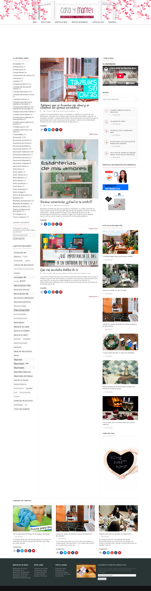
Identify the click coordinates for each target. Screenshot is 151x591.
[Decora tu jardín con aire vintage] (120, 276)
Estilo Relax (17, 186)
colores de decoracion (24, 265)
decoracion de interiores (21, 293)
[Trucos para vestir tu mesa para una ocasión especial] (120, 408)
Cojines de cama (40, 570)
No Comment (49, 205)
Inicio (35, 22)
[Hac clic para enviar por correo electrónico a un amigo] (41, 129)
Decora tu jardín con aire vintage (114, 290)
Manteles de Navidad (21, 380)
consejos (16, 81)
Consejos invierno (20, 99)
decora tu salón (21, 335)
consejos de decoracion (20, 277)
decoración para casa (20, 318)
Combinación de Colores (22, 75)
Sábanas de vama (40, 568)
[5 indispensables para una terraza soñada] (120, 242)
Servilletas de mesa (62, 574)
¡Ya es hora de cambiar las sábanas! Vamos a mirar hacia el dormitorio (123, 154)
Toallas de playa (61, 572)
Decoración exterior (20, 149)
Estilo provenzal (19, 183)
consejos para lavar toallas (23, 111)
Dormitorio (17, 339)
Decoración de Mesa (20, 146)
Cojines (25, 256)
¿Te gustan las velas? (117, 121)
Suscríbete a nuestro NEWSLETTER (112, 565)
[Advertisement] (75, 40)
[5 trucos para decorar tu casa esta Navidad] (120, 342)
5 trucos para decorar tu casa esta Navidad (118, 353)
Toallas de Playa (98, 22)
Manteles (16, 198)
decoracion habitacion (24, 297)
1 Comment (48, 111)
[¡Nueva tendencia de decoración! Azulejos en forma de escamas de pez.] (120, 372)
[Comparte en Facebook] (45, 129)
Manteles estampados (21, 572)
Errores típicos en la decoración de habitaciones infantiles (122, 142)
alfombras (17, 257)
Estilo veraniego (19, 189)
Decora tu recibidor (22, 331)
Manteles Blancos (22, 371)
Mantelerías (60, 570)
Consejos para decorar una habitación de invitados (23, 108)
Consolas (16, 281)
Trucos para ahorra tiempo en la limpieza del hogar (31, 534)
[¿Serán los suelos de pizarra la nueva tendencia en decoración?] (120, 310)
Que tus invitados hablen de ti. (59, 269)
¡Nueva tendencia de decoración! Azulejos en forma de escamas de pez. (119, 388)
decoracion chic (22, 285)
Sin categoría (18, 214)
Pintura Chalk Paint (25, 392)
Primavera (17, 396)
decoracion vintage (20, 306)
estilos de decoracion (20, 343)
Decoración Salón (19, 166)
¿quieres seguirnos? (21, 222)
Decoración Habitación (21, 152)
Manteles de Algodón (21, 203)
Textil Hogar (18, 405)
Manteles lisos (18, 570)
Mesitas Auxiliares (19, 388)
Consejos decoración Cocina (23, 94)
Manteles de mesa (61, 22)
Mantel (16, 355)
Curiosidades (18, 134)
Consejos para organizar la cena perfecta (23, 118)
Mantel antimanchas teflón (21, 359)
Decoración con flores (21, 140)
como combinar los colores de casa (23, 269)
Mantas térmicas (40, 576)
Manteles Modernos (20, 384)
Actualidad (17, 64)
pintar (15, 392)
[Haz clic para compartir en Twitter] (49, 129)
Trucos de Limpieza (22, 409)
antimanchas (18, 67)
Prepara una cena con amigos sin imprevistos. (115, 534)
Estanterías (26, 339)
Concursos (112, 22)
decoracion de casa (21, 289)
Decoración (17, 137)
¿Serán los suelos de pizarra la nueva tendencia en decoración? (120, 325)
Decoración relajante (21, 163)
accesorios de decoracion (20, 252)
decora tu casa (21, 326)
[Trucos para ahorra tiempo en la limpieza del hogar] (32, 518)
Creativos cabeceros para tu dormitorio (120, 111)
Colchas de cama (40, 572)
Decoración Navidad (20, 160)
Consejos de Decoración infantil (22, 88)
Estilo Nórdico (18, 180)
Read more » (93, 134)
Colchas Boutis (18, 72)
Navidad (29, 388)
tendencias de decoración (23, 401)
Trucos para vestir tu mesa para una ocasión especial (119, 423)
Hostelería (59, 576)
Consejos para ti (19, 127)
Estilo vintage (18, 192)
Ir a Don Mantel (109, 64)
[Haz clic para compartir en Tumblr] (57, 129)
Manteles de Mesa (20, 206)
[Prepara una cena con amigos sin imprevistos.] (118, 518)
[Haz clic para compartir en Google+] (53, 129)
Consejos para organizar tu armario (23, 123)
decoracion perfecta (22, 302)
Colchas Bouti (18, 69)
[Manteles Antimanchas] (115, 195)
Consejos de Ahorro (20, 84)
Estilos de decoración (21, 195)
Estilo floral (17, 169)
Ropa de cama (60, 568)
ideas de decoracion (23, 351)
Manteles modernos (20, 574)
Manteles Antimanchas (80, 22)
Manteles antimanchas (22, 201)
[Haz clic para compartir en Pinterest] (60, 129)
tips (26, 404)
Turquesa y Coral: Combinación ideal (121, 131)
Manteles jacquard (20, 576)
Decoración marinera (21, 157)
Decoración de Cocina (21, 143)
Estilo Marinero (19, 178)
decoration (19, 322)
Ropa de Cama (46, 22)
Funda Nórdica (39, 574)
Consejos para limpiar (21, 114)
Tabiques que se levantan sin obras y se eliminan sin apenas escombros (64, 106)
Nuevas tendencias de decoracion (21, 210)
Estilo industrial (19, 175)
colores (27, 261)
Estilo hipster (18, 172)
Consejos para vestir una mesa (22, 131)
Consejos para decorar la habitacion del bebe (22, 103)
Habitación (17, 347)
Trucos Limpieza (19, 217)
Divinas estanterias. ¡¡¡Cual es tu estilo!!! (66, 202)
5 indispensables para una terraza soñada (117, 256)
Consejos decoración (21, 91)
